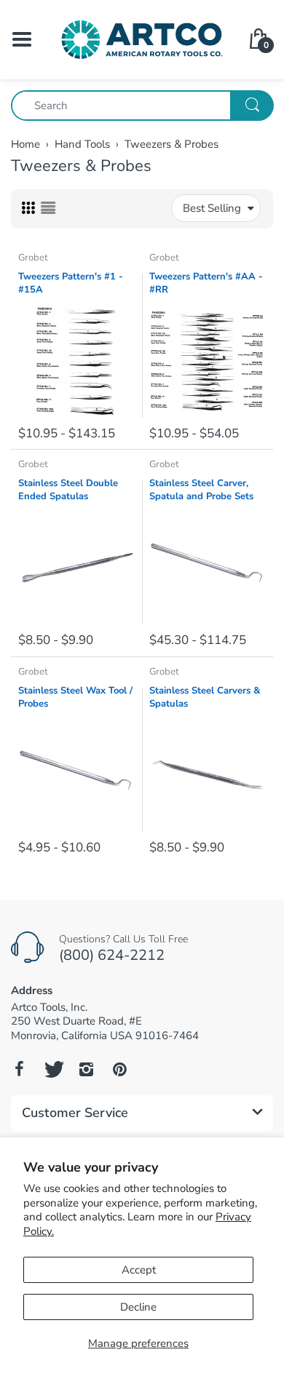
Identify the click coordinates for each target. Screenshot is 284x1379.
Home (25, 144)
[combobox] (142, 105)
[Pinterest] (119, 1069)
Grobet (33, 257)
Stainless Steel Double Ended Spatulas (68, 490)
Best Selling (212, 208)
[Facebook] (19, 1069)
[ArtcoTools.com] (142, 38)
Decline (138, 1307)
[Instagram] (86, 1069)
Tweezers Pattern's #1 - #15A (70, 283)
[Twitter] (52, 1069)
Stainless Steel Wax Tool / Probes (75, 697)
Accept (139, 1270)
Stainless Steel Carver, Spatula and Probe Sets (201, 490)
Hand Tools (82, 144)
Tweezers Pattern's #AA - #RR (206, 283)
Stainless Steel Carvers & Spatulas (204, 697)
